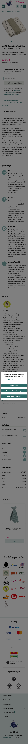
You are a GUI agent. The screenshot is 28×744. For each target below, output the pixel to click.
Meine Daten (7, 700)
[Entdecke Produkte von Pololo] (14, 596)
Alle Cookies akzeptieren (14, 396)
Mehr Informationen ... (14, 380)
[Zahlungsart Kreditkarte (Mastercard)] (19, 633)
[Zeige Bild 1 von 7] (11, 41)
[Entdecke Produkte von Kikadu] (22, 581)
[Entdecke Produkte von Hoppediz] (14, 581)
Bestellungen (7, 704)
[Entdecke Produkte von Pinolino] (6, 596)
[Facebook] (17, 731)
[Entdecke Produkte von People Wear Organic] (22, 589)
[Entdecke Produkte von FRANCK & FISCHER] (6, 573)
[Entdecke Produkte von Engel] (22, 565)
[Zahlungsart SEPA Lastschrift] (8, 639)
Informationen (7, 696)
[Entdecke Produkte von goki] (14, 573)
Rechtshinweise (8, 708)
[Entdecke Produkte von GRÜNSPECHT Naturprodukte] (22, 573)
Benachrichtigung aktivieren (14, 83)
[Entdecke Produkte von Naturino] (14, 589)
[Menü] (3, 6)
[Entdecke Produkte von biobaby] (14, 565)
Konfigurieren (14, 385)
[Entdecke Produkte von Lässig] (6, 589)
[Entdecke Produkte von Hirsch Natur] (6, 581)
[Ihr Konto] (21, 6)
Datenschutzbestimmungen (11, 94)
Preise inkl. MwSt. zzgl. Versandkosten (10, 62)
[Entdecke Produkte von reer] (22, 596)
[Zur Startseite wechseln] (8, 3)
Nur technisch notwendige (14, 391)
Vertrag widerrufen (9, 712)
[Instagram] (11, 731)
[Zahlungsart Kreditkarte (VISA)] (8, 633)
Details (14, 541)
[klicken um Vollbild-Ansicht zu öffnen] (14, 27)
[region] (14, 29)
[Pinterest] (14, 731)
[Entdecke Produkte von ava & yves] (6, 565)
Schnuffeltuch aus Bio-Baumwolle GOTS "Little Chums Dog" (13, 529)
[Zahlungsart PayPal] (14, 627)
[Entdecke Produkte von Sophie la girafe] (6, 604)
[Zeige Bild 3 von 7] (15, 41)
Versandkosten (7, 737)
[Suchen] (17, 6)
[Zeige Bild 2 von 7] (13, 41)
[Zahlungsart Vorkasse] (19, 639)
